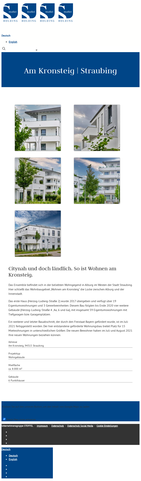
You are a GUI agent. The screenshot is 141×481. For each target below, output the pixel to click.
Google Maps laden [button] (13, 412)
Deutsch (5, 35)
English (13, 41)
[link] (36, 50)
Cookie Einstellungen (107, 425)
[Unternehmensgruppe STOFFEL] (38, 22)
